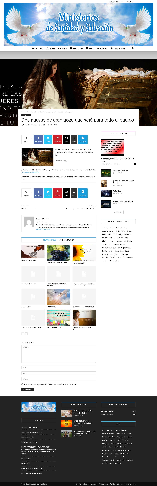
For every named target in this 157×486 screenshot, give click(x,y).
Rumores (110, 254)
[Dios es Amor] (33, 297)
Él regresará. (51, 306)
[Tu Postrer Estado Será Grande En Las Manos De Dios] (66, 433)
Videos (64, 48)
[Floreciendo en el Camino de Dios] (84, 297)
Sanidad (112, 258)
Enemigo (120, 234)
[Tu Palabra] (106, 193)
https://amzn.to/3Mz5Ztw (30, 172)
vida (110, 261)
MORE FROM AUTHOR (66, 240)
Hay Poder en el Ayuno (54, 327)
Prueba (104, 251)
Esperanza (127, 234)
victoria (104, 261)
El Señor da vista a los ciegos (31, 209)
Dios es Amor (25, 306)
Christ (118, 231)
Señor (119, 258)
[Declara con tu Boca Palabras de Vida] (84, 318)
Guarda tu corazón (78, 263)
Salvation (105, 258)
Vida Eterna (117, 261)
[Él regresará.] (58, 297)
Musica (52, 48)
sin (123, 258)
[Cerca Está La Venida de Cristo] (58, 253)
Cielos (123, 231)
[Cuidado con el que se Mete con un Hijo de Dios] (66, 413)
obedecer (119, 241)
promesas (126, 248)
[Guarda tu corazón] (84, 253)
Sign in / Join (130, 1)
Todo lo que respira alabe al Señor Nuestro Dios (79, 209)
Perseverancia (107, 248)
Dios (113, 234)
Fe (114, 238)
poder (120, 248)
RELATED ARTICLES (49, 240)
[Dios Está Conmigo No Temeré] (33, 318)
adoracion (105, 228)
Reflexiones (78, 48)
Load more (117, 212)
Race (110, 251)
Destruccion (106, 234)
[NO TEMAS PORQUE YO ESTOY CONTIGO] (58, 274)
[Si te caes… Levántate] (106, 173)
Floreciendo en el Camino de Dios (83, 306)
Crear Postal (119, 48)
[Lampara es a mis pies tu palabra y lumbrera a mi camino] (84, 274)
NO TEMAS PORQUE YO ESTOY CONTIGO (35, 447)
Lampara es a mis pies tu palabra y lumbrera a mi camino (37, 453)
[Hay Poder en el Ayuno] (58, 318)
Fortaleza (120, 238)
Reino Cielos (124, 251)
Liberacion (105, 241)
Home (23, 112)
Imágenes (103, 48)
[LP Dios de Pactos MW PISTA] (106, 204)
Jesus (126, 238)
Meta (112, 241)
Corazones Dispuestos (28, 284)
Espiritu (104, 238)
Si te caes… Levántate (120, 170)
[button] (133, 49)
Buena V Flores (28, 125)
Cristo (129, 231)
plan (114, 248)
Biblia (91, 48)
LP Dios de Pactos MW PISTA (123, 201)
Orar (110, 244)
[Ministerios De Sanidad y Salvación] (78, 24)
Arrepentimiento (121, 228)
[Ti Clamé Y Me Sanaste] (33, 251)
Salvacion (125, 254)
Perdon (122, 244)
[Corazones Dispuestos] (33, 274)
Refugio (116, 251)
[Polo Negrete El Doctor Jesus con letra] (118, 147)
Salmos (117, 254)
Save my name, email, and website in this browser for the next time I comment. (50, 384)
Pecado (116, 244)
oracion (104, 244)
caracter (105, 231)
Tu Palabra (117, 191)
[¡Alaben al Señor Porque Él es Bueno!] (104, 183)
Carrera (111, 231)
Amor (112, 228)
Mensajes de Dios (32, 112)
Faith (110, 238)
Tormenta (129, 258)
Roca (104, 254)
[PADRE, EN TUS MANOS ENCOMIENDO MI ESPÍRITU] (66, 423)
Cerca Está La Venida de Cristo (57, 262)
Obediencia (128, 241)
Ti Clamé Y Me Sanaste (28, 260)
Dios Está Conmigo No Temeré (31, 327)
